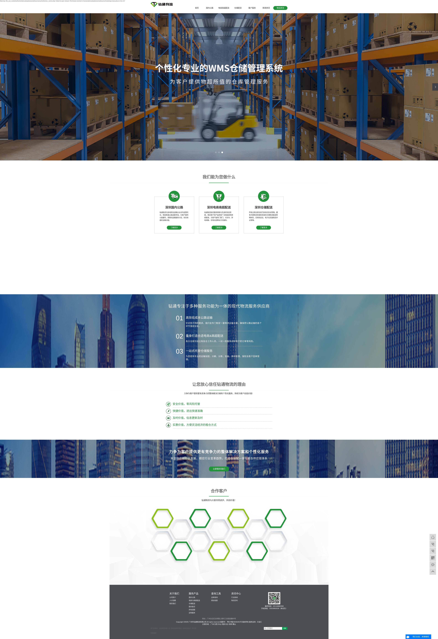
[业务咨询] (433, 537)
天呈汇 (259, 622)
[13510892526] (433, 544)
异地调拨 (192, 610)
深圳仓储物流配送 (176, 628)
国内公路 (209, 8)
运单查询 (214, 597)
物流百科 (234, 600)
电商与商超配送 (194, 600)
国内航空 (192, 606)
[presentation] (3, 87)
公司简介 (172, 597)
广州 (212, 624)
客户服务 (252, 8)
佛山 (234, 624)
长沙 (226, 624)
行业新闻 (234, 597)
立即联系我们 (219, 469)
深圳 (230, 624)
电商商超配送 (223, 8)
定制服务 (192, 613)
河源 (223, 624)
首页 (197, 8)
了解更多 (174, 228)
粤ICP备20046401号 (234, 622)
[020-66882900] (433, 551)
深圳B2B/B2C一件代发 (189, 628)
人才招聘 (172, 600)
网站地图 (214, 600)
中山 (219, 624)
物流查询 (280, 8)
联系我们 (172, 603)
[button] (216, 152)
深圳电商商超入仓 (164, 628)
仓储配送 (238, 8)
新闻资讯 (266, 8)
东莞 (216, 624)
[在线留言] (433, 564)
